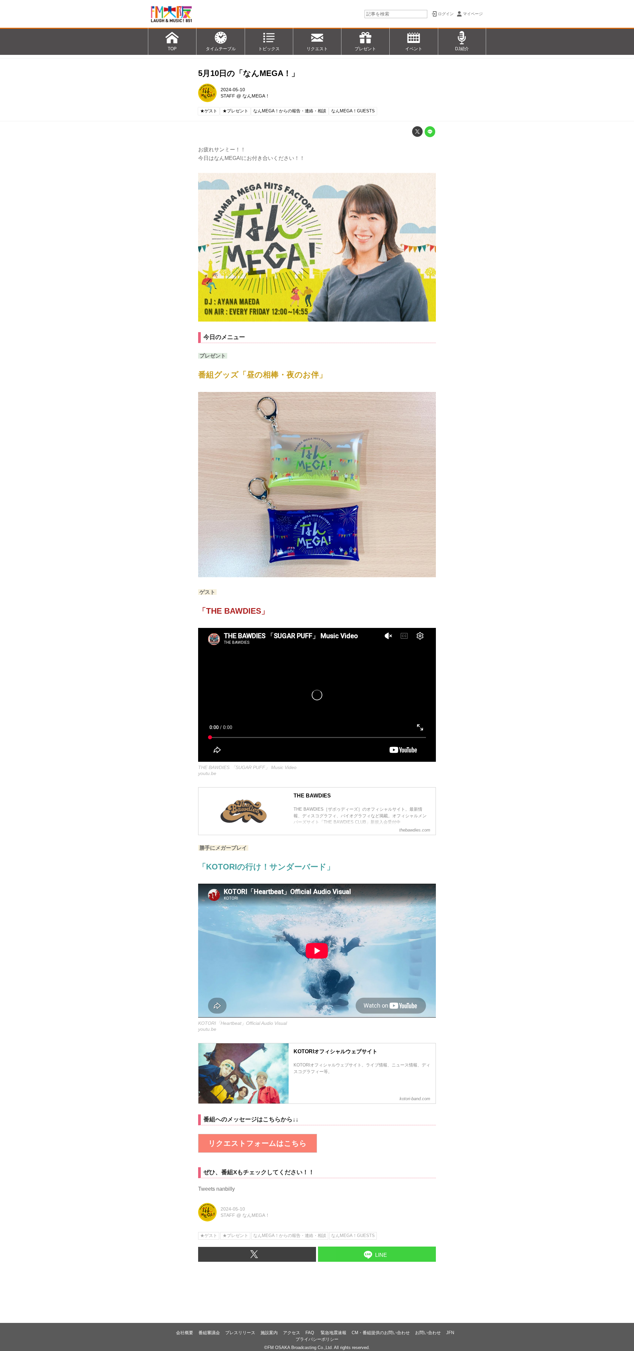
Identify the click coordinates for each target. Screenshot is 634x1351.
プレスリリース (240, 1332)
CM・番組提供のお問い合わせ (381, 1332)
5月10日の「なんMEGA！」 (248, 73)
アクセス (291, 1332)
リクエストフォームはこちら (257, 1143)
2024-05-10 (233, 89)
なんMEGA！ (256, 95)
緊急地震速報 (333, 1332)
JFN (450, 1332)
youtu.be (207, 773)
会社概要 (184, 1332)
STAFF (228, 95)
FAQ (310, 1332)
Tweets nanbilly (216, 1189)
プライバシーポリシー (317, 1339)
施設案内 (269, 1332)
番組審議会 (209, 1332)
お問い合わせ (428, 1332)
